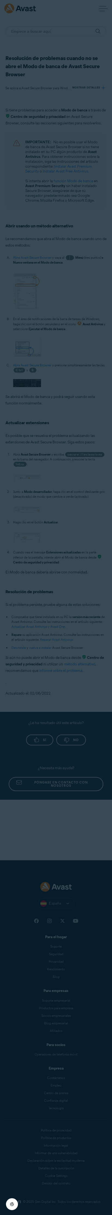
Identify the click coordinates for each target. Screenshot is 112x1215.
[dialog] (56, 607)
